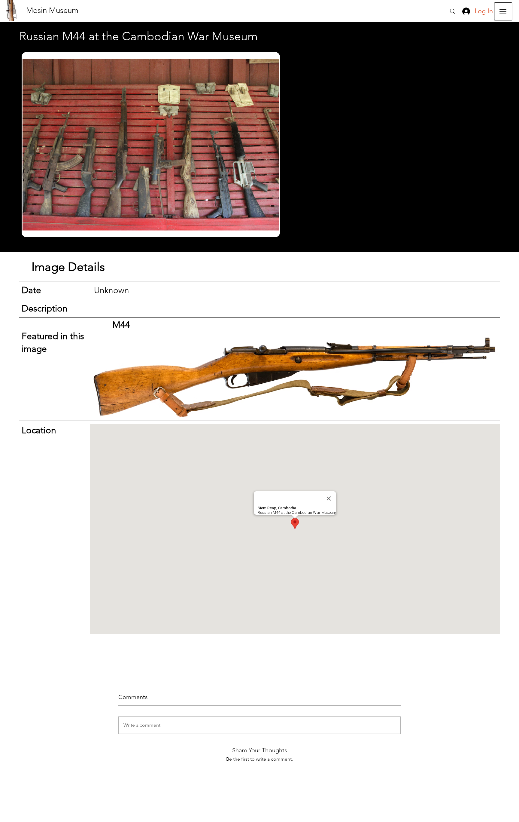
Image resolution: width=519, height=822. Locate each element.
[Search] (452, 11)
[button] (503, 11)
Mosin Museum (52, 10)
